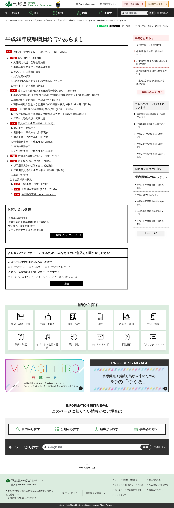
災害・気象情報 (131, 4)
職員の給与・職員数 (66, 20)
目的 (36, 12)
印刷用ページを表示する (135, 26)
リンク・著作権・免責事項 (126, 480)
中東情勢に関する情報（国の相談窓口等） (151, 62)
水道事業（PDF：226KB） (36, 184)
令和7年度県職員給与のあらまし (150, 186)
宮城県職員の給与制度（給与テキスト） (151, 115)
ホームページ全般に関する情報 (128, 490)
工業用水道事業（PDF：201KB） (39, 189)
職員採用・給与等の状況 (45, 20)
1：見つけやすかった (22, 277)
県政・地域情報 (25, 20)
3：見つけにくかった (66, 277)
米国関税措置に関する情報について (151, 72)
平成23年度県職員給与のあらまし (151, 155)
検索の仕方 (164, 13)
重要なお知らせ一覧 (151, 92)
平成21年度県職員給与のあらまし (151, 135)
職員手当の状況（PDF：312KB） (36, 123)
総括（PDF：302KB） (30, 58)
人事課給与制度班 (18, 218)
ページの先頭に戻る (87, 467)
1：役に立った (19, 267)
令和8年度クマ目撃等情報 (148, 45)
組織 (84, 12)
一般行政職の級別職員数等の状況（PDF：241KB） (46, 109)
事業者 (108, 12)
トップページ (11, 20)
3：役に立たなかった (59, 267)
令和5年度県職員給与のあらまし (150, 212)
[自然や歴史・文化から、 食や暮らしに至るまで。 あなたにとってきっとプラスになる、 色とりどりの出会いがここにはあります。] (45, 384)
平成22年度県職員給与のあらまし (151, 145)
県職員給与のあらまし (86, 20)
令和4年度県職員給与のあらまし (150, 222)
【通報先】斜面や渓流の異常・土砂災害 (151, 82)
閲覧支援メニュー (110, 4)
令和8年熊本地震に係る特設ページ (151, 53)
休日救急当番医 (155, 4)
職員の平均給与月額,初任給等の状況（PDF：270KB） (47, 90)
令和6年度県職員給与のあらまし (150, 202)
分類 (60, 12)
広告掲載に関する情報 (158, 485)
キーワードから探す (24, 447)
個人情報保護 (155, 480)
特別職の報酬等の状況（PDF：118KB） (40, 156)
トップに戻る (13, 13)
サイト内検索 (123, 13)
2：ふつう (37, 267)
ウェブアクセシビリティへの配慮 (129, 485)
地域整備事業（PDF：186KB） (38, 194)
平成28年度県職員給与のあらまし (151, 125)
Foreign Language (87, 4)
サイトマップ (120, 495)
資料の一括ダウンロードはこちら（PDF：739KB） (41, 52)
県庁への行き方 (70, 493)
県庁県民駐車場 (93, 493)
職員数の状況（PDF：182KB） (35, 161)
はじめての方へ (155, 490)
